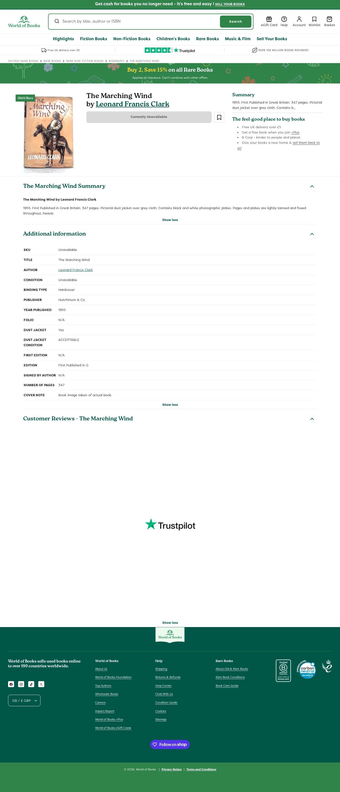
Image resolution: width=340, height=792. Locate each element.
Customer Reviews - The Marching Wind (78, 419)
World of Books (146, 769)
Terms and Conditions (201, 769)
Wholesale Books (106, 694)
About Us (101, 668)
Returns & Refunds (167, 677)
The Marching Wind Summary (64, 187)
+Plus (295, 132)
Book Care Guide (227, 685)
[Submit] (56, 21)
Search (235, 21)
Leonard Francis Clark (132, 105)
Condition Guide (166, 702)
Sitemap (160, 719)
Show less (170, 220)
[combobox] (150, 22)
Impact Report (104, 711)
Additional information (54, 234)
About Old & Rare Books (232, 668)
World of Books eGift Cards (113, 727)
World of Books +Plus (109, 719)
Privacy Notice (172, 769)
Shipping (161, 668)
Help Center (163, 685)
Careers (100, 702)
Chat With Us (164, 694)
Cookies (160, 711)
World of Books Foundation (113, 677)
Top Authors (103, 685)
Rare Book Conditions (230, 677)
